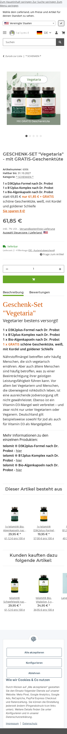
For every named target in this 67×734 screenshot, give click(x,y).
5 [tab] (41, 136)
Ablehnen (34, 673)
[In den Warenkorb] (6, 66)
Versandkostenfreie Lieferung (37, 228)
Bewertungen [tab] (39, 292)
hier (19, 451)
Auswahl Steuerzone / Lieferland (23, 232)
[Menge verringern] (7, 268)
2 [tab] (30, 136)
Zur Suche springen (45, 2)
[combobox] (29, 23)
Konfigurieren (34, 662)
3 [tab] (34, 136)
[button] (56, 32)
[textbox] (29, 23)
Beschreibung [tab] (13, 292)
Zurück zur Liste (13, 56)
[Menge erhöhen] (60, 268)
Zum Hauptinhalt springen (16, 2)
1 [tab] (26, 136)
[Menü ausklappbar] (4, 31)
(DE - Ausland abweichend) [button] (41, 250)
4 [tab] (37, 136)
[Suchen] (60, 42)
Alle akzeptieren (34, 652)
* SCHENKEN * (25, 177)
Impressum (12, 723)
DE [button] (46, 33)
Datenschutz (30, 723)
